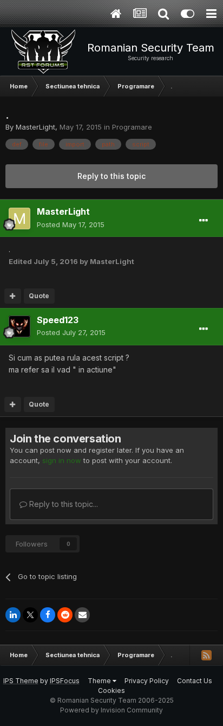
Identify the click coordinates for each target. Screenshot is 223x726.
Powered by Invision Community (111, 710)
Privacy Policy (146, 681)
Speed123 (57, 319)
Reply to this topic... (62, 504)
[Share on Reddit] (65, 614)
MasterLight (35, 127)
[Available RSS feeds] (206, 655)
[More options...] (203, 220)
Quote (39, 296)
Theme (100, 681)
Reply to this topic (111, 176)
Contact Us (194, 681)
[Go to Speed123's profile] (19, 326)
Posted (70, 224)
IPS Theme (20, 681)
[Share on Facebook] (47, 614)
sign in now (61, 460)
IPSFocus (65, 681)
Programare (132, 127)
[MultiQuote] (12, 296)
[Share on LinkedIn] (13, 614)
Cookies (111, 690)
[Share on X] (30, 614)
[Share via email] (82, 614)
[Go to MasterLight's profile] (19, 218)
